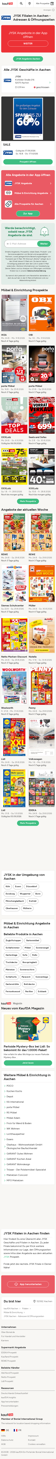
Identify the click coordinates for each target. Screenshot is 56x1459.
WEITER (27, 43)
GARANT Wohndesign (18, 1164)
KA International (15, 1101)
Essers (10, 1139)
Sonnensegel (42, 947)
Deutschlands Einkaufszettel (14, 1393)
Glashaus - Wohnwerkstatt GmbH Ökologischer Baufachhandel (24, 1146)
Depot (10, 1096)
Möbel (28, 947)
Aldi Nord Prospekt (10, 1373)
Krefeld (32, 901)
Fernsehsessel (13, 991)
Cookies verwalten (36, 1444)
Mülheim (27, 908)
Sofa (25, 955)
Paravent (26, 977)
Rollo (34, 955)
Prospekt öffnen (28, 161)
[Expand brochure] (28, 119)
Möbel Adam (13, 1117)
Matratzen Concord (17, 1175)
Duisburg (10, 894)
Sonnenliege (42, 977)
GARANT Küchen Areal (19, 1159)
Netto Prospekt (8, 1377)
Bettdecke (29, 984)
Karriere (5, 1340)
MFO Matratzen (15, 1180)
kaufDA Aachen (11, 1309)
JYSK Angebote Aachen (28, 59)
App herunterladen (10, 1401)
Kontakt (31, 1440)
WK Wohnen (13, 1128)
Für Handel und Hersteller (13, 1336)
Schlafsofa (11, 977)
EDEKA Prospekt (9, 1352)
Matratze (10, 969)
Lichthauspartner (15, 1134)
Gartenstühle (12, 984)
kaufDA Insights (8, 1397)
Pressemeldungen (9, 1406)
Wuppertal (25, 894)
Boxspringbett (30, 962)
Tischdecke (11, 962)
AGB (3, 1444)
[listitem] (14, 318)
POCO (10, 1085)
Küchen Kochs (14, 1091)
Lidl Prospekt (7, 1381)
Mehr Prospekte (28, 501)
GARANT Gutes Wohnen (20, 1153)
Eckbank (42, 991)
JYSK (6, 1256)
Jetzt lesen (28, 1063)
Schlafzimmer (13, 947)
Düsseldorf (31, 886)
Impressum (33, 1436)
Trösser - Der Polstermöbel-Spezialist (26, 1169)
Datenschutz (7, 1440)
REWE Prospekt (8, 1361)
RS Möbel (12, 1112)
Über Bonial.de (8, 1332)
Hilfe (3, 1436)
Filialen (25, 1309)
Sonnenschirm (27, 969)
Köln (8, 886)
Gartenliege (11, 955)
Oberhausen (12, 908)
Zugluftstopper (13, 940)
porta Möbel (13, 1107)
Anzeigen (47, 10)
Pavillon (29, 991)
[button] (28, 131)
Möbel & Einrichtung (13, 1312)
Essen (18, 886)
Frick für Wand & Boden (19, 1123)
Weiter (44, 243)
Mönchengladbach (15, 901)
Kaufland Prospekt (9, 1356)
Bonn (37, 894)
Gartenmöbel (32, 940)
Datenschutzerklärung (36, 271)
